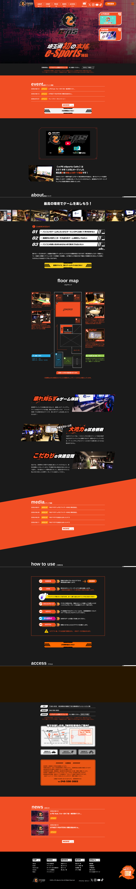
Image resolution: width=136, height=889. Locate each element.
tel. (68, 781)
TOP (35, 860)
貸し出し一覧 (64, 869)
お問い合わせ (92, 869)
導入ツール (63, 867)
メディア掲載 (78, 869)
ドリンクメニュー (51, 871)
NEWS (78, 860)
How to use (35, 867)
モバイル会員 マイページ (94, 871)
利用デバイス (64, 863)
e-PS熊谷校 (91, 867)
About (34, 863)
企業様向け (91, 865)
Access (34, 869)
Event (34, 865)
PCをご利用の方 (50, 863)
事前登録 (91, 863)
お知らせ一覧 (78, 863)
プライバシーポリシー (84, 880)
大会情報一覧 (78, 867)
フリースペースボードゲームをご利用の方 (52, 866)
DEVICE (64, 860)
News (34, 871)
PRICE (50, 860)
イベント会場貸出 (50, 869)
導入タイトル (64, 865)
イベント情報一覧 (79, 865)
